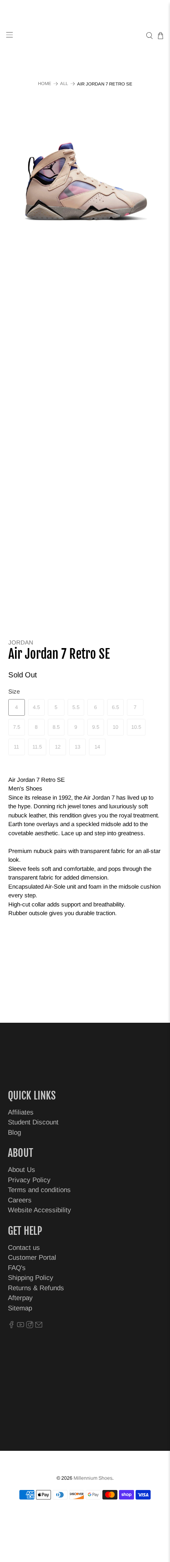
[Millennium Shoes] (85, 36)
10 (115, 727)
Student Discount (33, 1122)
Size (14, 691)
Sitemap (20, 1308)
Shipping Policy (30, 1277)
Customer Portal (32, 1257)
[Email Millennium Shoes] (38, 1326)
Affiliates (21, 1112)
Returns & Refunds (36, 1288)
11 (16, 747)
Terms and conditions (39, 1190)
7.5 (16, 727)
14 (97, 747)
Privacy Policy (29, 1180)
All (64, 84)
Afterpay (20, 1298)
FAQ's (17, 1268)
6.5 (115, 707)
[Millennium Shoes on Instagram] (29, 1326)
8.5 (56, 727)
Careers (20, 1200)
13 (77, 747)
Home (44, 84)
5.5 (75, 707)
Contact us (24, 1247)
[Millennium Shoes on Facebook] (11, 1326)
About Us (21, 1169)
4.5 (36, 707)
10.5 (136, 727)
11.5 (37, 747)
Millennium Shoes (93, 1478)
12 (57, 747)
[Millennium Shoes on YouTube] (20, 1326)
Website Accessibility (39, 1210)
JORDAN (20, 642)
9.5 (95, 727)
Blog (14, 1132)
